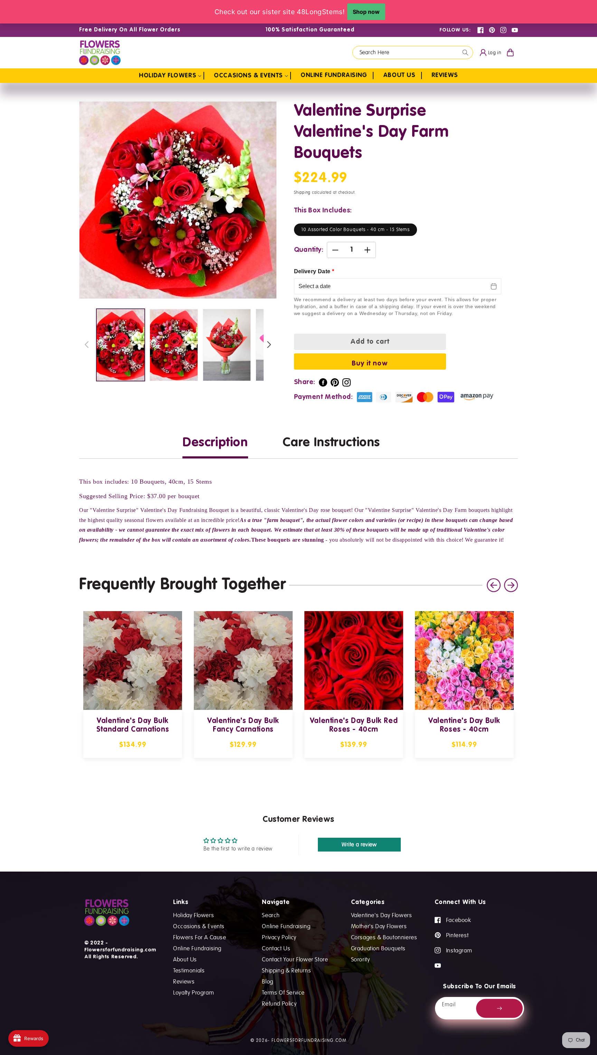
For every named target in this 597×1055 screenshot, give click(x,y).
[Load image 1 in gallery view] (120, 345)
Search (271, 915)
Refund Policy (279, 1003)
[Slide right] (269, 345)
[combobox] (412, 52)
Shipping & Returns (286, 970)
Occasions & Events (199, 926)
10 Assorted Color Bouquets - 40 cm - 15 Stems (355, 229)
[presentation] (511, 585)
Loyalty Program (193, 992)
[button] (171, 75)
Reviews (184, 981)
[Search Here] (465, 52)
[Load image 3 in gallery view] (227, 345)
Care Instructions (331, 443)
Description (215, 443)
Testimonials (189, 970)
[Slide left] (86, 345)
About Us (185, 959)
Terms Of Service (283, 992)
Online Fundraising (197, 948)
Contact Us (276, 948)
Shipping (302, 192)
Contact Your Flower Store (295, 959)
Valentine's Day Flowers (381, 915)
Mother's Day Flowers (379, 926)
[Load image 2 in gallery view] (174, 345)
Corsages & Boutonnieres (384, 937)
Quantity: (309, 250)
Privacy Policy (279, 937)
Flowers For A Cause (199, 937)
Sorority (360, 959)
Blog (267, 981)
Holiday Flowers (193, 915)
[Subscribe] (499, 1008)
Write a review (359, 844)
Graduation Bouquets (378, 948)
